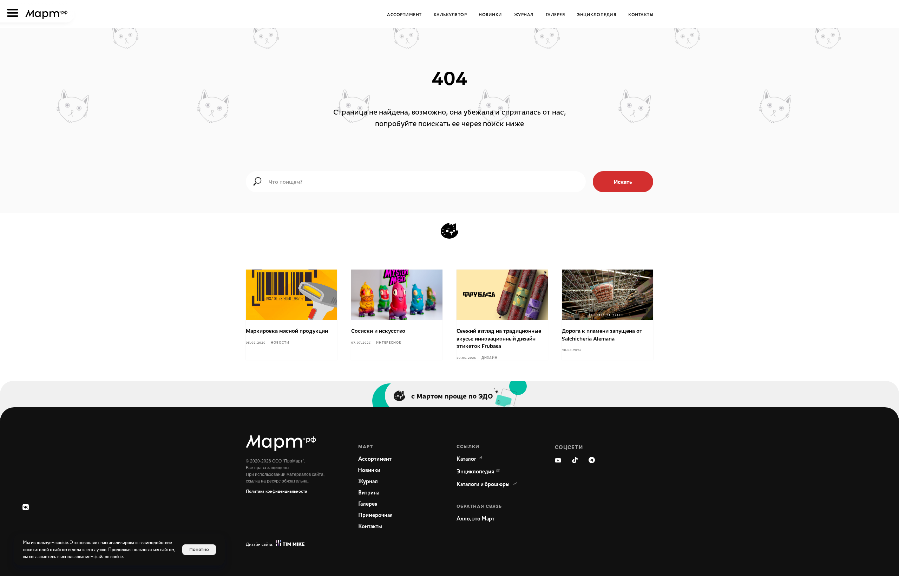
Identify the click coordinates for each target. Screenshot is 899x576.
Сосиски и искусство (378, 330)
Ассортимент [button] (404, 15)
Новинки (490, 15)
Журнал (524, 15)
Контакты (640, 15)
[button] (492, 519)
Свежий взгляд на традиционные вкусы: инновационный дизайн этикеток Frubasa (499, 338)
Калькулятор (450, 15)
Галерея (555, 15)
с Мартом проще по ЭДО (452, 395)
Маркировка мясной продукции (287, 330)
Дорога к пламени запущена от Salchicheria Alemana (602, 334)
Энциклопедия (596, 15)
